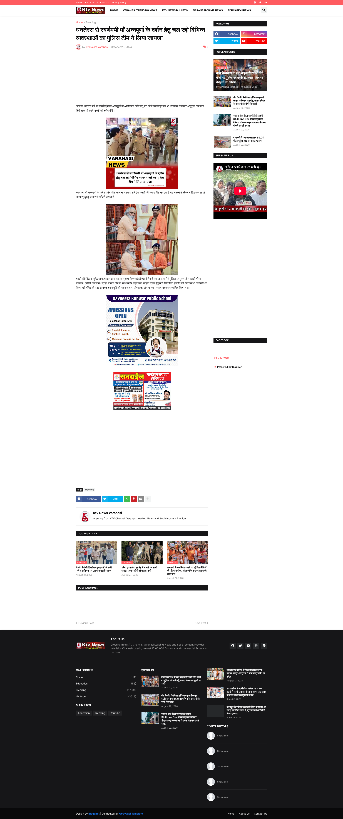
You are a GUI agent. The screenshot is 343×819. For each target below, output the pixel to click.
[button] (264, 10)
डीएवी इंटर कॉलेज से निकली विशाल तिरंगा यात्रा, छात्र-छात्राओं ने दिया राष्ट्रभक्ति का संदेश (246, 673)
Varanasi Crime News (208, 10)
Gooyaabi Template (131, 813)
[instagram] (256, 646)
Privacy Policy (119, 2)
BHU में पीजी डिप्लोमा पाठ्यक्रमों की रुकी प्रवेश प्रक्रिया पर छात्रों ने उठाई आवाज (94, 569)
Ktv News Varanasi (107, 513)
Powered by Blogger (229, 366)
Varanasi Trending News (140, 10)
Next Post (200, 622)
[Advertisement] (142, 79)
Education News (239, 10)
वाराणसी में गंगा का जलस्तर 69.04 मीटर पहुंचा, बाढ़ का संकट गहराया (248, 139)
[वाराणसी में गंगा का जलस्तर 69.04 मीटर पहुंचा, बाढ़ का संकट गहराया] (222, 142)
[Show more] (148, 499)
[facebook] (255, 2)
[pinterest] (264, 646)
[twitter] (260, 2)
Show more (222, 735)
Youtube (106, 696)
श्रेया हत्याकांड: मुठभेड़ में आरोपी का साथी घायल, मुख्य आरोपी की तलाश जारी (139, 569)
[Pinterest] (134, 499)
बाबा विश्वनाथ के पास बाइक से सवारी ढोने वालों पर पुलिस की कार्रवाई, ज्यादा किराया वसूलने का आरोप (181, 680)
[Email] (141, 499)
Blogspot (94, 813)
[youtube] (266, 2)
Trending (91, 22)
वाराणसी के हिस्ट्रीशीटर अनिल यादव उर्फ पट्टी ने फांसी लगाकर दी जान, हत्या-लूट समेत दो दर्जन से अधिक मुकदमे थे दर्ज (246, 691)
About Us (89, 2)
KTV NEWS (221, 358)
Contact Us (103, 2)
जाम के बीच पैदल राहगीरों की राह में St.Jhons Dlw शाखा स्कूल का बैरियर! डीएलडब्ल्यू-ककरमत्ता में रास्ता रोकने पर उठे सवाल (249, 120)
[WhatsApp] (127, 499)
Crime (106, 677)
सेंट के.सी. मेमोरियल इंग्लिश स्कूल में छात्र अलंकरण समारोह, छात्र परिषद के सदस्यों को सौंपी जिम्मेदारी (249, 100)
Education (106, 683)
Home (79, 2)
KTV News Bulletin (175, 10)
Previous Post (86, 622)
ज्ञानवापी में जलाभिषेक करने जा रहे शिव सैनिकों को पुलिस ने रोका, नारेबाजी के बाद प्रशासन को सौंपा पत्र (187, 570)
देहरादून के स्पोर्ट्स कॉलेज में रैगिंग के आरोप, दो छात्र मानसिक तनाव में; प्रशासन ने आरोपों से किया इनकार (246, 710)
